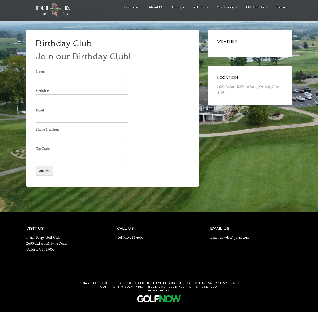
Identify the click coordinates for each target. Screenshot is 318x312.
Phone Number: (47, 129)
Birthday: (42, 91)
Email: (40, 110)
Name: (40, 71)
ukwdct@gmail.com (234, 237)
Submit (44, 170)
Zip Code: (43, 148)
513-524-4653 (133, 237)
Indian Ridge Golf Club (61, 11)
